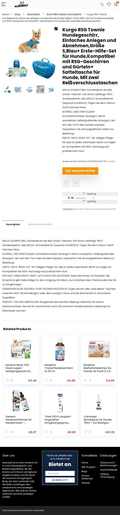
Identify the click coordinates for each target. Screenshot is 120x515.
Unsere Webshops (87, 477)
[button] (56, 28)
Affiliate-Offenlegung (107, 476)
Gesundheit (33, 14)
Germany (81, 197)
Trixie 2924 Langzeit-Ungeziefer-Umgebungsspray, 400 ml (58, 421)
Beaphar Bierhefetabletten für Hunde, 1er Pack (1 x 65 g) (98, 369)
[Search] (102, 4)
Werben (86, 482)
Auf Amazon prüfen (80, 171)
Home (5, 14)
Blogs (84, 471)
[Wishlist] (109, 4)
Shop (17, 14)
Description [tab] (13, 224)
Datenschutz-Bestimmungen (108, 464)
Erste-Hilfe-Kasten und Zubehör (64, 14)
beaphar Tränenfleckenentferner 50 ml (59, 368)
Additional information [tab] (40, 224)
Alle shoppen (88, 467)
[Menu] (4, 4)
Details (110, 161)
